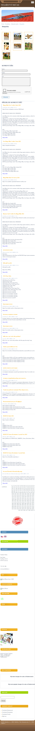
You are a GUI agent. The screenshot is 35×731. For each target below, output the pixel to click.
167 (30, 500)
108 (33, 493)
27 (26, 487)
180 (33, 502)
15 (33, 485)
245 (22, 510)
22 (16, 487)
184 (13, 503)
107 (30, 493)
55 (18, 489)
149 (15, 499)
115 (20, 495)
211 (20, 506)
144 (33, 498)
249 (32, 510)
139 (20, 498)
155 (30, 499)
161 (15, 500)
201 (25, 504)
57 (22, 489)
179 (30, 502)
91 (26, 492)
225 (25, 507)
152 (23, 499)
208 (13, 506)
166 (28, 500)
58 (24, 489)
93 (30, 492)
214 (28, 506)
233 (15, 508)
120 (33, 495)
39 (18, 488)
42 (24, 488)
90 (24, 492)
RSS (13, 722)
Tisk (20, 722)
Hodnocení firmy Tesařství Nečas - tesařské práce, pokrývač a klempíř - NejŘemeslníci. (6, 655)
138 (18, 498)
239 (30, 508)
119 (30, 495)
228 (33, 507)
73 (22, 491)
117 (25, 495)
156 (33, 499)
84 (12, 492)
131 (30, 496)
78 (31, 491)
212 (23, 506)
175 (20, 502)
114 (18, 495)
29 (30, 487)
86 (16, 492)
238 (28, 508)
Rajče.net (4, 716)
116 (23, 495)
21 (14, 487)
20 (12, 487)
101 (15, 493)
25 (22, 487)
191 (30, 503)
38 (16, 488)
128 (23, 496)
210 (18, 506)
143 (30, 498)
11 (26, 485)
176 (23, 502)
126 (18, 496)
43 (26, 488)
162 (18, 500)
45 (30, 488)
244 (19, 510)
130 (28, 496)
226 (28, 507)
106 (28, 493)
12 (28, 485)
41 (22, 488)
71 (18, 491)
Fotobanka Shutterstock (7, 710)
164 (23, 500)
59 (26, 489)
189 (25, 503)
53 (14, 489)
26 (24, 487)
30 (31, 487)
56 (20, 489)
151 (20, 499)
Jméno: (3, 69)
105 (25, 493)
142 (28, 498)
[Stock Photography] (4, 588)
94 (31, 492)
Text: (3, 76)
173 (15, 502)
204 (33, 504)
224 (23, 507)
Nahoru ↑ (3, 723)
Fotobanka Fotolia (6, 714)
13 (30, 485)
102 (18, 493)
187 (20, 503)
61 (30, 489)
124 (13, 496)
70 (16, 491)
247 (27, 510)
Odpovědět (5, 137)
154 (28, 499)
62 (31, 489)
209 (15, 506)
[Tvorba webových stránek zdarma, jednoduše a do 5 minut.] (10, 722)
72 (20, 491)
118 (28, 495)
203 (30, 504)
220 (13, 507)
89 (22, 492)
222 (18, 507)
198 (18, 504)
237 (25, 508)
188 (23, 503)
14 (31, 485)
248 (29, 510)
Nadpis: (3, 72)
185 (15, 503)
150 (18, 499)
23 (18, 487)
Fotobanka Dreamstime (7, 712)
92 (28, 492)
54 (16, 489)
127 (20, 496)
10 (24, 485)
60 (28, 489)
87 (18, 492)
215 (30, 506)
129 (25, 496)
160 (13, 500)
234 (18, 508)
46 (31, 488)
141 (25, 498)
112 (13, 495)
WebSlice (17, 722)
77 (30, 491)
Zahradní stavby (14, 24)
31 (33, 487)
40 (20, 488)
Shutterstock (29, 676)
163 (20, 500)
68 (12, 491)
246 (24, 510)
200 (23, 504)
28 (28, 487)
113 (15, 495)
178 (28, 502)
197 (15, 504)
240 (33, 508)
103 (20, 493)
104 (23, 493)
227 (30, 507)
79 (33, 491)
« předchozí (4, 486)
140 (23, 498)
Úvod (2, 24)
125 (15, 496)
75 (26, 491)
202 (28, 504)
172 (13, 502)
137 (15, 498)
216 (33, 506)
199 (20, 504)
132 (33, 496)
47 (33, 488)
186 (18, 503)
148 (13, 499)
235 (20, 508)
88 (20, 492)
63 (33, 489)
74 (24, 491)
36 (12, 488)
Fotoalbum (7, 24)
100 (13, 493)
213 (25, 506)
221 (15, 507)
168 (33, 500)
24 (20, 487)
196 (13, 504)
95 (33, 492)
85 (14, 492)
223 (20, 507)
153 (25, 499)
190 (28, 503)
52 (12, 489)
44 (28, 488)
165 (25, 500)
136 (13, 498)
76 (28, 491)
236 (23, 508)
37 (14, 488)
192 (33, 503)
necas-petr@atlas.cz (4, 568)
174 (18, 502)
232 (13, 508)
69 (14, 491)
